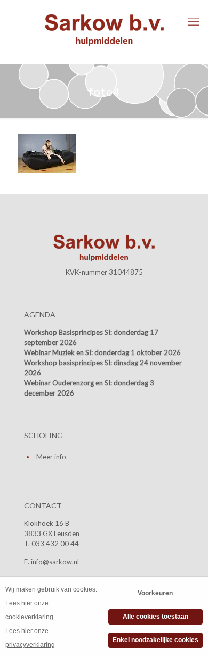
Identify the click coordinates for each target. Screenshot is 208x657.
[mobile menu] (194, 21)
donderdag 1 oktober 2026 (137, 352)
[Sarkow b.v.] (104, 29)
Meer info (51, 457)
